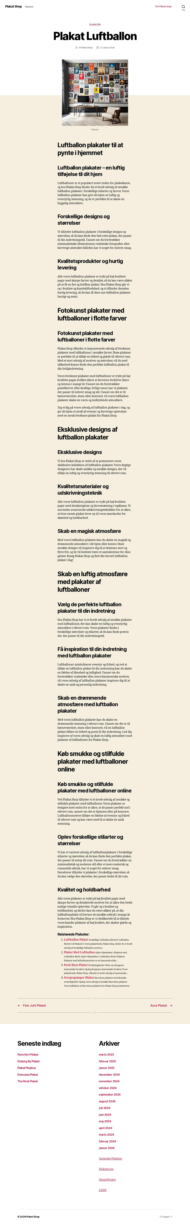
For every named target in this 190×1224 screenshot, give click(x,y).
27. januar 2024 (107, 47)
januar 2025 (106, 1068)
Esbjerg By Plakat (28, 1061)
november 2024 (109, 1081)
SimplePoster (107, 1179)
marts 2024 (106, 1134)
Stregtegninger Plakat (79, 977)
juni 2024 (105, 1114)
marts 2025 (106, 1054)
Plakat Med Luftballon (79, 952)
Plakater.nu (106, 1169)
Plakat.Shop (87, 47)
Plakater (95, 24)
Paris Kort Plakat (27, 1054)
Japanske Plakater (110, 1158)
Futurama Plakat (27, 1074)
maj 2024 (105, 1121)
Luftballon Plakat (76, 939)
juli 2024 (104, 1108)
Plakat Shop (13, 6)
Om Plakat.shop (163, 6)
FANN (102, 1190)
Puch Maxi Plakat (76, 965)
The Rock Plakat (27, 1081)
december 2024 (109, 1074)
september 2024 (110, 1094)
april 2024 (105, 1128)
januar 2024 (107, 1148)
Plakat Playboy (26, 1068)
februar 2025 (107, 1061)
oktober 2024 (108, 1088)
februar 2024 (107, 1141)
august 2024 (107, 1101)
